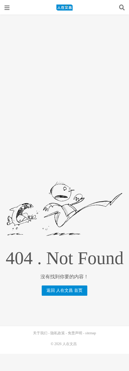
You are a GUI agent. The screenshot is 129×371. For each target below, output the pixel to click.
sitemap (90, 333)
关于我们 (40, 333)
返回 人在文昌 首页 (64, 290)
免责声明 (75, 333)
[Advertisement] (64, 82)
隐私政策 (57, 333)
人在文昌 (65, 8)
